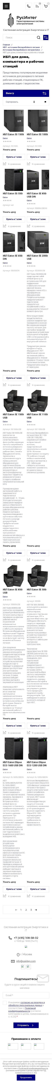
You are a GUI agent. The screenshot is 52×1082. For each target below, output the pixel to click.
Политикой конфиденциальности (33, 1068)
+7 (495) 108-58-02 (26, 937)
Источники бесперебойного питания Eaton (21, 50)
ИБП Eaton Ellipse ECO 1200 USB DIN (37, 764)
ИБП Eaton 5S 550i (13, 193)
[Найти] (38, 37)
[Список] (45, 102)
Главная (6, 45)
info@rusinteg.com (26, 961)
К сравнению (14, 164)
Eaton (5, 138)
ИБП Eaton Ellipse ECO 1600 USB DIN (13, 764)
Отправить (23, 1025)
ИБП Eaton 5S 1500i (13, 134)
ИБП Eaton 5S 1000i (37, 134)
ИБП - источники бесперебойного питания (21, 47)
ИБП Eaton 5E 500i (36, 589)
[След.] (36, 910)
